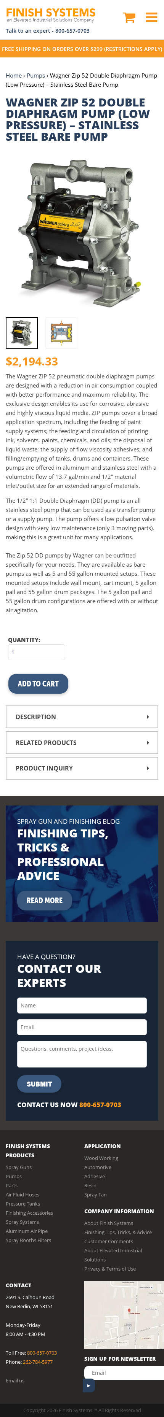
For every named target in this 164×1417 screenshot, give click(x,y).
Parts (12, 1185)
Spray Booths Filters (28, 1240)
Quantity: (24, 639)
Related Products (46, 743)
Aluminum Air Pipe (27, 1231)
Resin (90, 1185)
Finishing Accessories (29, 1212)
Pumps (36, 75)
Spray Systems (22, 1221)
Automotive (97, 1167)
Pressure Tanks (23, 1203)
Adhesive (94, 1176)
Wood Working (101, 1158)
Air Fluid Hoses (22, 1194)
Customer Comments (108, 1241)
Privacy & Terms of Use (110, 1268)
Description (36, 717)
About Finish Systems (108, 1223)
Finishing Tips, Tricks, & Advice (118, 1232)
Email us (15, 1380)
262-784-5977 (38, 1361)
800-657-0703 (72, 30)
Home (14, 75)
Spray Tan (95, 1194)
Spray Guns (19, 1167)
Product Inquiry (44, 768)
